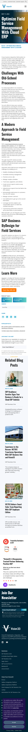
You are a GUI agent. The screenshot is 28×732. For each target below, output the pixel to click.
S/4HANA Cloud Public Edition (9, 656)
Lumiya (3, 689)
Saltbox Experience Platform (9, 684)
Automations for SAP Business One (11, 692)
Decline (14, 726)
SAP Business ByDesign (18, 299)
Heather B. (12, 585)
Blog (3, 46)
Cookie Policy (15, 708)
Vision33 (4, 278)
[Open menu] (25, 7)
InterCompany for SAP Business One (11, 687)
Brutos (3, 679)
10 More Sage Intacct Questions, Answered (13, 331)
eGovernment (5, 668)
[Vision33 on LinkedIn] (2, 642)
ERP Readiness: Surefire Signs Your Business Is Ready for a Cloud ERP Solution (14, 395)
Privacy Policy (10, 730)
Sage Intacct (5, 661)
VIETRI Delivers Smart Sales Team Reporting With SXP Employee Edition (13, 508)
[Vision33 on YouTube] (7, 642)
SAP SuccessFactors (7, 663)
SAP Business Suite (7, 653)
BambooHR (5, 666)
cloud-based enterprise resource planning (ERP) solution (12, 144)
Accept (14, 722)
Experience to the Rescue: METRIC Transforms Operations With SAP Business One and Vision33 (13, 452)
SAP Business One (6, 299)
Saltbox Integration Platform (9, 682)
